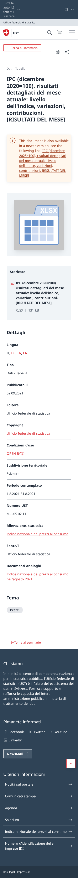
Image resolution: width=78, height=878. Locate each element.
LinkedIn (15, 740)
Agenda (11, 808)
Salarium (12, 819)
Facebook (16, 732)
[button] (71, 763)
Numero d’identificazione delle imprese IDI (29, 846)
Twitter (39, 732)
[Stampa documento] (57, 51)
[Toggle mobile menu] (72, 33)
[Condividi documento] (66, 51)
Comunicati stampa (20, 796)
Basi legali (9, 872)
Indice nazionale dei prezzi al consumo (36, 831)
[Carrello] (59, 32)
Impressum (23, 872)
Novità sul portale (19, 784)
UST (16, 33)
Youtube (61, 732)
